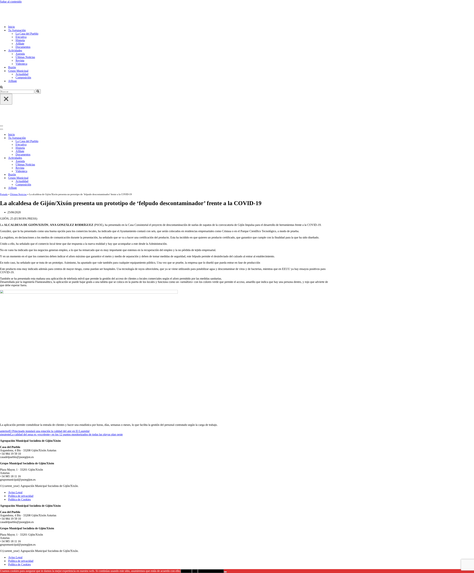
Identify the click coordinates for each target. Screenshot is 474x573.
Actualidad (22, 58)
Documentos (23, 31)
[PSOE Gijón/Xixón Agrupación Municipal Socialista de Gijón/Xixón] (13, 4)
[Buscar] (1, 72)
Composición (23, 62)
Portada (4, 163)
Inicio (11, 11)
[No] (225, 541)
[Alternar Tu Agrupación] (65, 107)
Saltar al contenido (11, 1)
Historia (20, 24)
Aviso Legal (15, 461)
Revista (20, 45)
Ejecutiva (21, 21)
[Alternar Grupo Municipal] (65, 147)
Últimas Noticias (25, 41)
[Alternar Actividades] (65, 127)
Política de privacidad (20, 465)
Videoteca (21, 48)
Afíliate (20, 28)
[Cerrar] (6, 83)
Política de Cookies (19, 468)
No (194, 540)
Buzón (12, 52)
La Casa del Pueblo (27, 18)
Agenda (20, 38)
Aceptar (186, 540)
